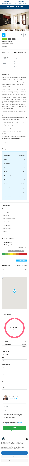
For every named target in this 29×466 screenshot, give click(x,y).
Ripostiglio (7, 225)
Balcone (7, 215)
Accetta (14, 453)
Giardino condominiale (10, 218)
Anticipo (4, 357)
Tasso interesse (6, 364)
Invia (14, 427)
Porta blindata (8, 222)
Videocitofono (8, 228)
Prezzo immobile (6, 351)
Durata (3, 371)
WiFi (6, 231)
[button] (27, 438)
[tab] (3, 35)
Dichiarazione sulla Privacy (17, 464)
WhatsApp (15, 431)
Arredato (7, 212)
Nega (14, 457)
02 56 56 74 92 (6, 1)
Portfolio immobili (13, 398)
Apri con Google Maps (22, 260)
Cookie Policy (8, 464)
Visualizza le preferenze (14, 460)
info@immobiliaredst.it (6, 3)
